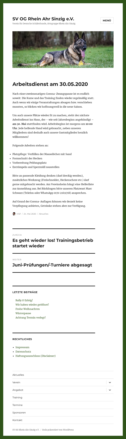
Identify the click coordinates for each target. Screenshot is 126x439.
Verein (16, 382)
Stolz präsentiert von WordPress (58, 430)
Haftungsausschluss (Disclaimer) (36, 355)
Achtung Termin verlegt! (31, 317)
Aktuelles (43, 214)
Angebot (17, 390)
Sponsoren (19, 412)
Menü (107, 20)
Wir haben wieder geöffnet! (32, 304)
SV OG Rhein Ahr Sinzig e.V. (43, 18)
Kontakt (17, 420)
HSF (19, 214)
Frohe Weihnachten (28, 308)
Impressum (22, 347)
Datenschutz (23, 351)
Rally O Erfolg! (24, 300)
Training (17, 397)
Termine (17, 405)
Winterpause (23, 313)
